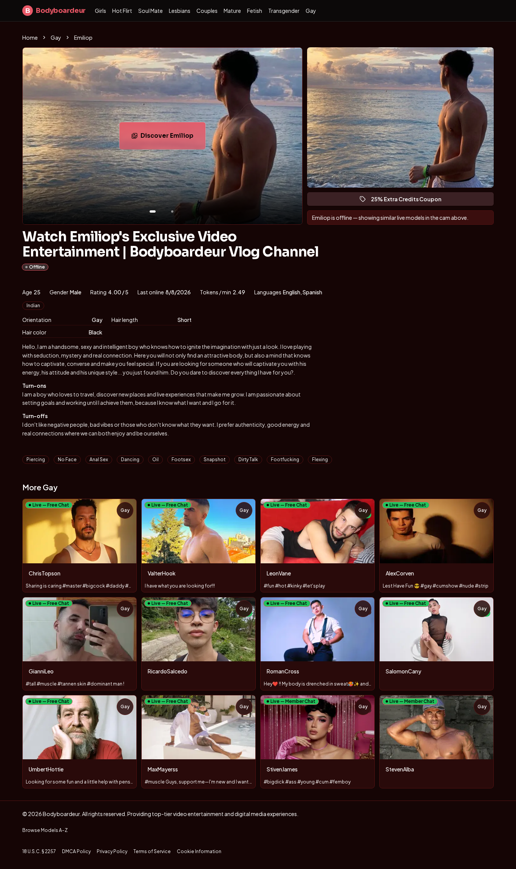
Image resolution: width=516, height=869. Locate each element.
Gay (311, 10)
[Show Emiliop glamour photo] (172, 211)
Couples (207, 10)
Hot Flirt (122, 10)
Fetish (254, 10)
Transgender (284, 10)
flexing (320, 459)
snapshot (215, 459)
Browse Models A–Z (45, 830)
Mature (232, 10)
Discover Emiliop (173, 138)
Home (30, 37)
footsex (181, 459)
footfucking (285, 459)
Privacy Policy (112, 851)
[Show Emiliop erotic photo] (152, 211)
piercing (35, 459)
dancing (130, 459)
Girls (100, 10)
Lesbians (179, 10)
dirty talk (248, 459)
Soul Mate (150, 10)
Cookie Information (199, 851)
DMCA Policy (76, 851)
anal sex (99, 459)
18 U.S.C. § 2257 (39, 851)
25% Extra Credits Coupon (409, 201)
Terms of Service (152, 851)
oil (155, 459)
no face (67, 459)
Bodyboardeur (55, 10)
